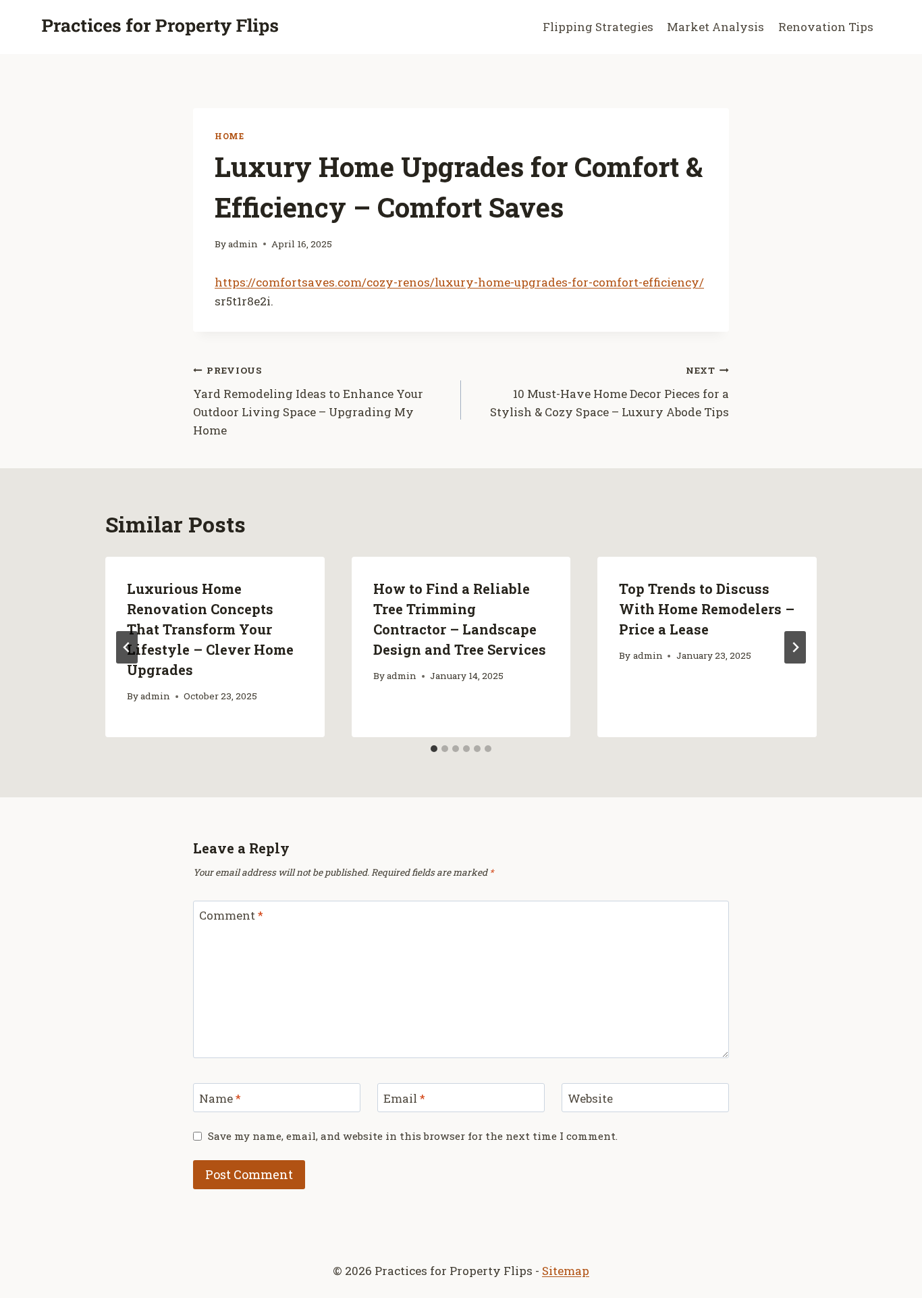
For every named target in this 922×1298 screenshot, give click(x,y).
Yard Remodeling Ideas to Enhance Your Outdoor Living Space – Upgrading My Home (308, 401)
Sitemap (565, 1270)
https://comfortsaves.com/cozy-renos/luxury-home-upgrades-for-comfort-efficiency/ (459, 282)
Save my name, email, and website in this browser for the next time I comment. (413, 1136)
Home (229, 136)
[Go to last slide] (127, 647)
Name (220, 1098)
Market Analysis (715, 26)
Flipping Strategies (598, 26)
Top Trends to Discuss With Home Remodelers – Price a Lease (706, 609)
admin (243, 244)
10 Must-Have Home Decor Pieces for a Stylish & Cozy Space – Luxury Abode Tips (609, 392)
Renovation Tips (825, 26)
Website (590, 1098)
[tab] (434, 748)
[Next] (795, 647)
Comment (231, 915)
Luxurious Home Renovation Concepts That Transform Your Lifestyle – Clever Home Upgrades (210, 629)
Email (404, 1098)
